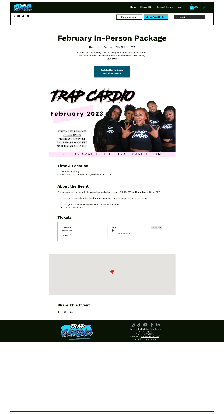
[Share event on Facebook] (58, 312)
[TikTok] (23, 16)
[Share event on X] (65, 312)
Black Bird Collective (150, 336)
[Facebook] (27, 16)
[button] (192, 7)
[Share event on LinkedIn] (71, 312)
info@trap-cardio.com (145, 339)
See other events (112, 73)
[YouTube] (18, 16)
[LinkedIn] (158, 324)
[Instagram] (14, 16)
